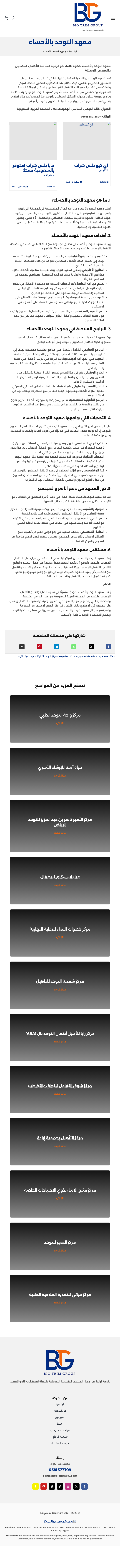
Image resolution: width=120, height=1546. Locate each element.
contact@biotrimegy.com (60, 1475)
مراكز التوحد (51, 656)
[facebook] (84, 1486)
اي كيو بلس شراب (91, 165)
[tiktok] (60, 1486)
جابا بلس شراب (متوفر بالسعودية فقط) (33, 168)
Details (103, 182)
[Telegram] (56, 646)
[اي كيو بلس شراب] (86, 141)
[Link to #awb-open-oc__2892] (111, 18)
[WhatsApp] (74, 646)
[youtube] (43, 1486)
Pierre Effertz (108, 656)
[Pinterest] (39, 646)
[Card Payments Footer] (60, 1521)
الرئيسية (73, 51)
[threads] (52, 1486)
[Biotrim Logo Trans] (88, 3)
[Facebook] (108, 646)
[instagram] (68, 1486)
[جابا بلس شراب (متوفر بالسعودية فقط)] (33, 141)
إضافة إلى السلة (72, 182)
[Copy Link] (22, 646)
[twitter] (76, 1486)
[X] (91, 646)
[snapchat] (35, 1486)
